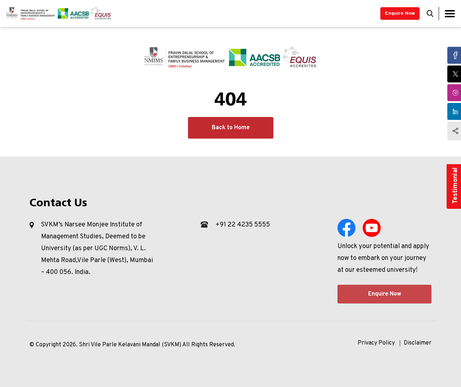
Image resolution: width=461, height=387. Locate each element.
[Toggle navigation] (449, 13)
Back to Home (231, 127)
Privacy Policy (376, 343)
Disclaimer (417, 343)
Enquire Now (400, 13)
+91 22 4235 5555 (242, 225)
